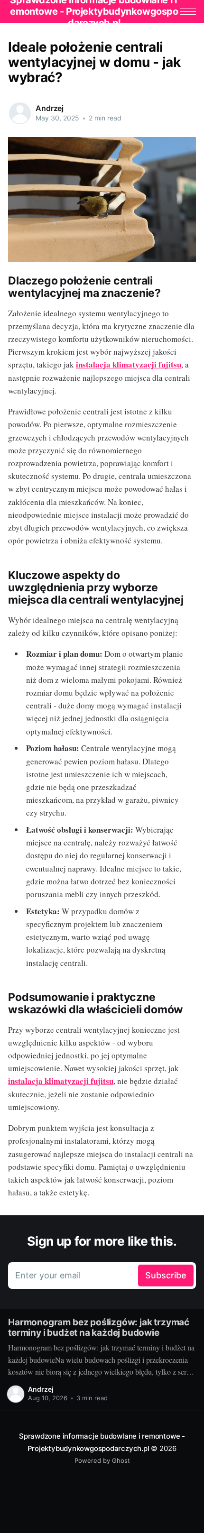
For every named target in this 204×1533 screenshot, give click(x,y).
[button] (188, 11)
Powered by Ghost (102, 1460)
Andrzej (50, 108)
